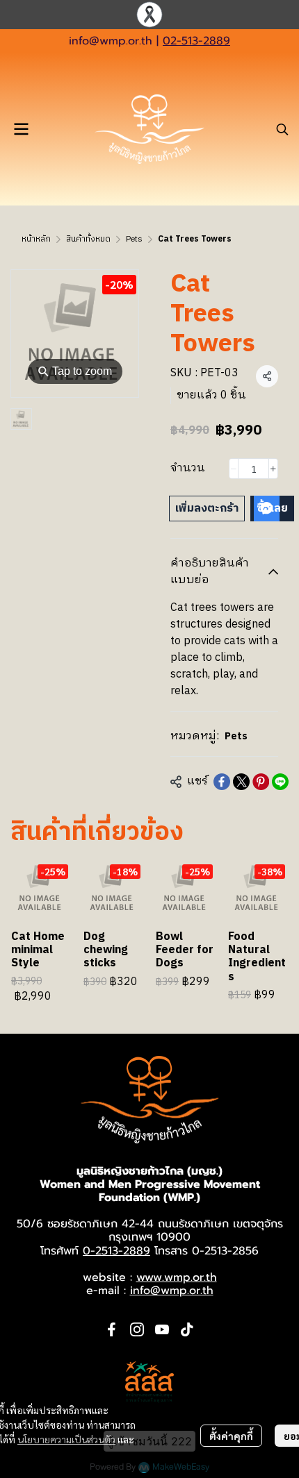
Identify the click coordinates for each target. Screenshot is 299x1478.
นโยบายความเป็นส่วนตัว (66, 1439)
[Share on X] (241, 781)
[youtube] (162, 1329)
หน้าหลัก (36, 239)
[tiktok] (187, 1329)
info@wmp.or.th (110, 41)
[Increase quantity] (273, 468)
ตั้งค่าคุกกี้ (231, 1435)
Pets (134, 239)
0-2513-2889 (116, 1251)
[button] (282, 129)
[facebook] (112, 1329)
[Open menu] (21, 129)
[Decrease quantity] (233, 468)
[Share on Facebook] (221, 781)
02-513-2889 (196, 41)
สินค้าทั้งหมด (88, 239)
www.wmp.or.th (176, 1277)
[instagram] (137, 1329)
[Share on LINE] (280, 781)
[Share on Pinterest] (260, 781)
